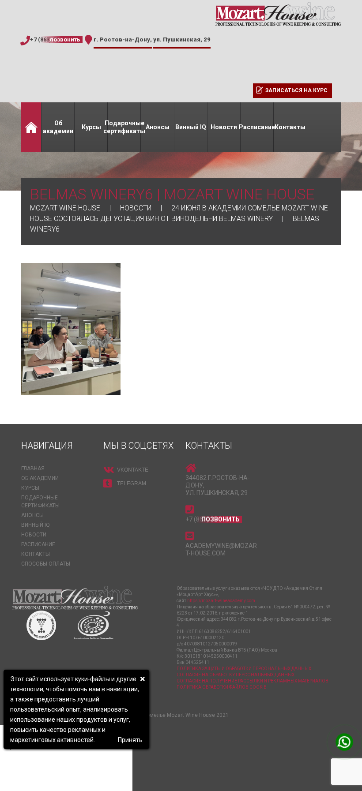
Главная (31, 127)
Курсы (91, 127)
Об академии (58, 127)
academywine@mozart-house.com (221, 549)
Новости (224, 127)
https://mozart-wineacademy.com (221, 600)
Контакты (290, 127)
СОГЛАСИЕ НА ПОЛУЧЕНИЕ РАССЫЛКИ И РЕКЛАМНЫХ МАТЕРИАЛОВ (252, 681)
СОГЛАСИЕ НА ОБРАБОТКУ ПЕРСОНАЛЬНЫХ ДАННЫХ (235, 674)
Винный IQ (190, 127)
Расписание (257, 127)
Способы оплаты (45, 564)
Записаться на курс (296, 90)
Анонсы (158, 127)
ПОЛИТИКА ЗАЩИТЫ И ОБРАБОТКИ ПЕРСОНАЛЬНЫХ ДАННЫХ (244, 668)
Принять (130, 739)
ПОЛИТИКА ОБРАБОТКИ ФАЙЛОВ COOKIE (221, 687)
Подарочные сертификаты (124, 127)
